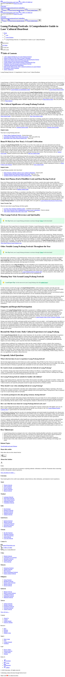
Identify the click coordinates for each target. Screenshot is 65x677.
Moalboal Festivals (8, 581)
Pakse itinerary (8, 101)
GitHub (8, 667)
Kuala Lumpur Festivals (10, 573)
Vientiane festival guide (22, 127)
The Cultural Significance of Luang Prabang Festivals (18, 56)
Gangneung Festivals (9, 523)
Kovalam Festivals (8, 511)
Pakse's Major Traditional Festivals (12, 135)
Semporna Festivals (9, 568)
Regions (3, 7)
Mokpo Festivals (8, 522)
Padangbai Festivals (9, 596)
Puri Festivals (7, 509)
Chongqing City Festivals (10, 557)
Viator (41, 221)
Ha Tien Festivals (8, 532)
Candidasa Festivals (9, 594)
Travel (2, 446)
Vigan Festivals (7, 580)
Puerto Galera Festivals (9, 582)
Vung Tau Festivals (8, 535)
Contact (20, 3)
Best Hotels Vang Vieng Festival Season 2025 (15, 138)
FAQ (5, 640)
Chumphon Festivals (9, 502)
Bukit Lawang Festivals (10, 593)
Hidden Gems (7, 633)
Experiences (12, 7)
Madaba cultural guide (22, 189)
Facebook (8, 661)
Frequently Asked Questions (11, 68)
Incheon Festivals (8, 520)
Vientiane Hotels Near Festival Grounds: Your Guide (17, 174)
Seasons (7, 7)
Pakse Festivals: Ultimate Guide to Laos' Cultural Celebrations (19, 172)
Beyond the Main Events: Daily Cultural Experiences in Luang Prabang (22, 66)
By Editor (5, 45)
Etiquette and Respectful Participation (14, 65)
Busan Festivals (8, 526)
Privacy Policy (7, 649)
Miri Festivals (7, 570)
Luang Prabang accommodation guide (20, 89)
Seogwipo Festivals (9, 525)
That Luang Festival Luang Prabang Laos (11, 243)
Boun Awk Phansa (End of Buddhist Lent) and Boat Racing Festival (21, 59)
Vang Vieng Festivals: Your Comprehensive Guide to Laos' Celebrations (22, 210)
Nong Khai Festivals (9, 498)
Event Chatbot (18, 7)
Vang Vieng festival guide (36, 116)
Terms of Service (8, 651)
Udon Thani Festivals (9, 500)
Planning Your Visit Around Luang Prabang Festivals (17, 64)
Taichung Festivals (8, 608)
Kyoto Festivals (8, 488)
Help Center (7, 639)
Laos (8, 446)
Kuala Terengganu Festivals (11, 572)
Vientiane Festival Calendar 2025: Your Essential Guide (18, 175)
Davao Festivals (8, 585)
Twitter (7, 663)
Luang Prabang (13, 446)
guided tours (44, 282)
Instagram (8, 665)
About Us (16, 3)
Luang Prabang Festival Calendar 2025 (32, 271)
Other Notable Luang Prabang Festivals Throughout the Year (19, 62)
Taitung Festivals (8, 603)
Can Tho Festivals (8, 538)
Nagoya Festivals (8, 489)
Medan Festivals (8, 591)
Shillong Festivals (8, 513)
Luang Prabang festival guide (56, 89)
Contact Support (8, 642)
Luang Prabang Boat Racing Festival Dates (51, 200)
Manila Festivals (8, 584)
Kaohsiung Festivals (9, 606)
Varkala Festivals (8, 514)
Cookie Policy (7, 652)
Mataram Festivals (8, 597)
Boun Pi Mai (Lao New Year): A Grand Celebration (17, 58)
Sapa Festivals (7, 537)
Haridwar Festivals (8, 510)
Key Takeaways (8, 69)
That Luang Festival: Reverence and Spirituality (16, 61)
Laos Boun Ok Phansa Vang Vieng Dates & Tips (16, 136)
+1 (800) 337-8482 (7, 547)
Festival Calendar (8, 622)
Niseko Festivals (8, 485)
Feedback (6, 643)
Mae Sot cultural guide (34, 153)
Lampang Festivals (8, 497)
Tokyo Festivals (8, 486)
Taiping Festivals (8, 569)
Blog (23, 7)
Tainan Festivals (8, 609)
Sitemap (6, 654)
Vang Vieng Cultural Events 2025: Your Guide (15, 211)
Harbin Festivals (8, 556)
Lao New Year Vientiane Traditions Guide (14, 208)
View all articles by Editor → (8, 472)
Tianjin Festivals (8, 560)
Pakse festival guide (48, 99)
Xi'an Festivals (7, 561)
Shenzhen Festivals (8, 559)
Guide (5, 446)
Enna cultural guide (39, 164)
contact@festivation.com (9, 545)
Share (4, 456)
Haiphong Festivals (8, 534)
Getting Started (7, 621)
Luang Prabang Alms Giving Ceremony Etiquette (48, 317)
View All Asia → (5, 612)
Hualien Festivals (8, 605)
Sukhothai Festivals (9, 501)
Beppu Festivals (8, 490)
